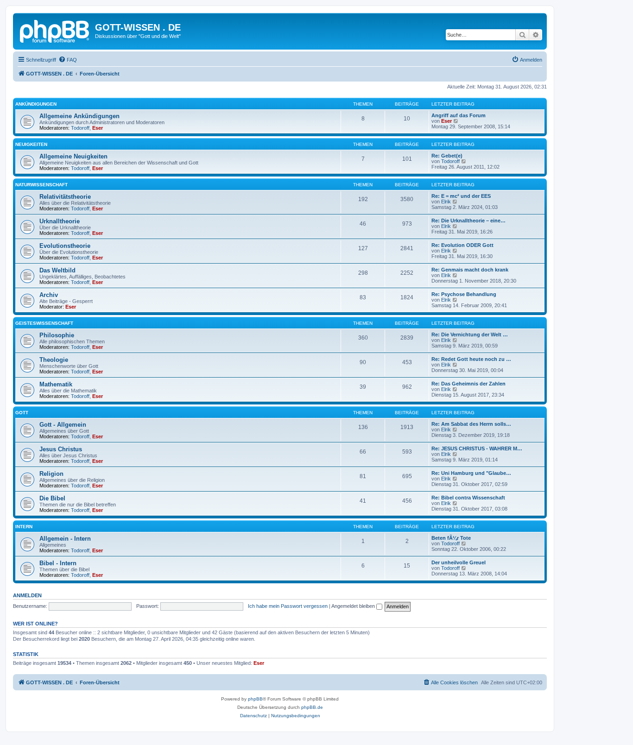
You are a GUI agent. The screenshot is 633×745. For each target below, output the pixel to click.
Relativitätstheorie (65, 196)
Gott (21, 412)
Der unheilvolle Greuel (458, 562)
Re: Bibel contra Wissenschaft (468, 497)
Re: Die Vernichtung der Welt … (469, 334)
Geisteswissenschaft (44, 323)
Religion (51, 473)
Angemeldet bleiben (353, 606)
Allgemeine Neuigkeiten (73, 156)
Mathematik (55, 384)
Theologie (53, 359)
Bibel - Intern (57, 563)
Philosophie (56, 335)
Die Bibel (52, 498)
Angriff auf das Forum (458, 115)
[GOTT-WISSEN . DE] (55, 30)
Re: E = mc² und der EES (461, 196)
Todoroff (80, 128)
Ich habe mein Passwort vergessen (288, 606)
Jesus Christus (60, 449)
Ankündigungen (36, 104)
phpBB (255, 698)
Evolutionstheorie (64, 245)
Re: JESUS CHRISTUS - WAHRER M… (476, 448)
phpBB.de (312, 707)
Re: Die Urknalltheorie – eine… (468, 220)
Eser (97, 128)
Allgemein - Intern (65, 538)
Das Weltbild (57, 270)
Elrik (446, 201)
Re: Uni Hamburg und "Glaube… (471, 473)
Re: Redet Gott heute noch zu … (471, 359)
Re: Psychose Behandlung (463, 294)
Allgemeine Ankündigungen (79, 116)
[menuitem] (67, 59)
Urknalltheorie (59, 221)
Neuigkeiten (31, 144)
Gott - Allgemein (62, 424)
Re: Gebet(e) (446, 155)
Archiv (48, 294)
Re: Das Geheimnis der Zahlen (468, 383)
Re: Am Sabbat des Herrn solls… (471, 424)
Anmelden (27, 595)
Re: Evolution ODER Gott (462, 245)
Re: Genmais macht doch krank (469, 269)
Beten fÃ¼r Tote (451, 538)
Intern (23, 526)
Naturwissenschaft (41, 184)
